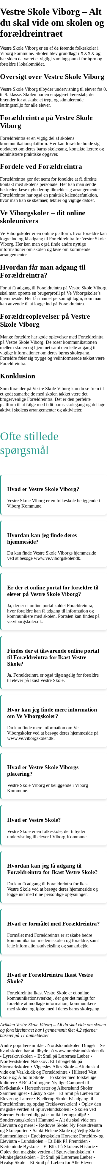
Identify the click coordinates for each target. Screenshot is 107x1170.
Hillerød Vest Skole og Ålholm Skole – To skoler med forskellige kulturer (48, 1077)
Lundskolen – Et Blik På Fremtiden (54, 1141)
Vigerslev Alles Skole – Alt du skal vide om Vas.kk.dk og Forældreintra (49, 1069)
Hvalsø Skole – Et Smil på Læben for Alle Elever (46, 1162)
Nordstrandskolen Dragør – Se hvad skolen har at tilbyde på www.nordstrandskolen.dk (52, 1048)
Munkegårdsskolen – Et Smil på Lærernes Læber (46, 1157)
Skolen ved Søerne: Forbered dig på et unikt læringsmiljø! (48, 1112)
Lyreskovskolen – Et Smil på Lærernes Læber (46, 1056)
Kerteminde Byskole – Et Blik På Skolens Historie (47, 1146)
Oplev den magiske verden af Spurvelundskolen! (50, 1106)
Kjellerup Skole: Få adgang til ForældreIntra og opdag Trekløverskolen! (46, 1101)
